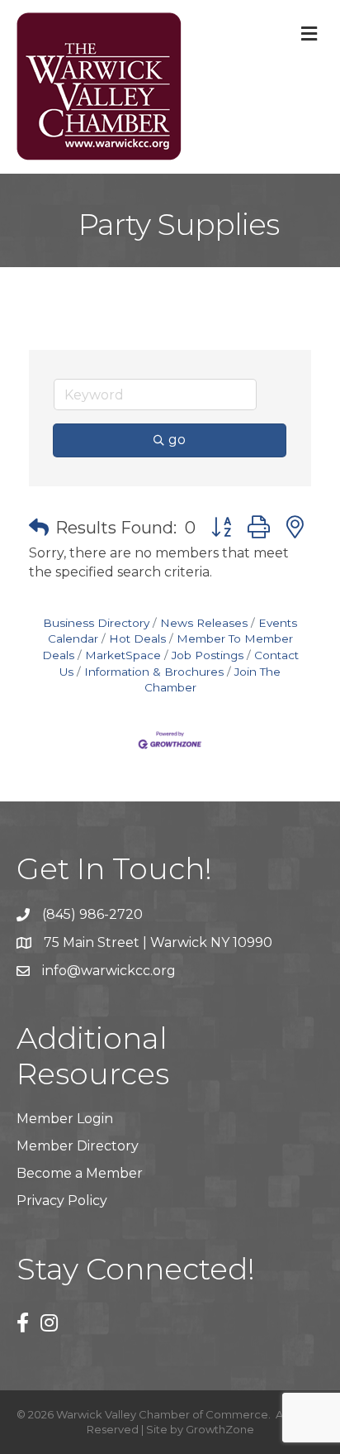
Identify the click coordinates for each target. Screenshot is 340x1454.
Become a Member (80, 1173)
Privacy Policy (62, 1200)
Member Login (65, 1118)
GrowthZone (220, 1429)
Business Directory (96, 622)
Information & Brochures (154, 671)
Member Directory (78, 1146)
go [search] (177, 439)
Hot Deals (137, 638)
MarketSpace (123, 655)
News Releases (204, 622)
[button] (39, 528)
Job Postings (207, 655)
